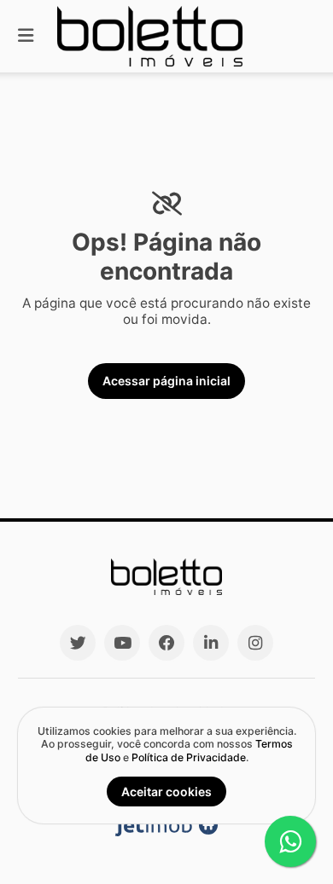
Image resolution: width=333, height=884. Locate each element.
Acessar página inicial (166, 380)
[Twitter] (78, 643)
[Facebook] (166, 643)
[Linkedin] (211, 643)
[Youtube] (122, 643)
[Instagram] (255, 643)
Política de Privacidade (188, 757)
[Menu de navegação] (25, 36)
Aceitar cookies (166, 791)
